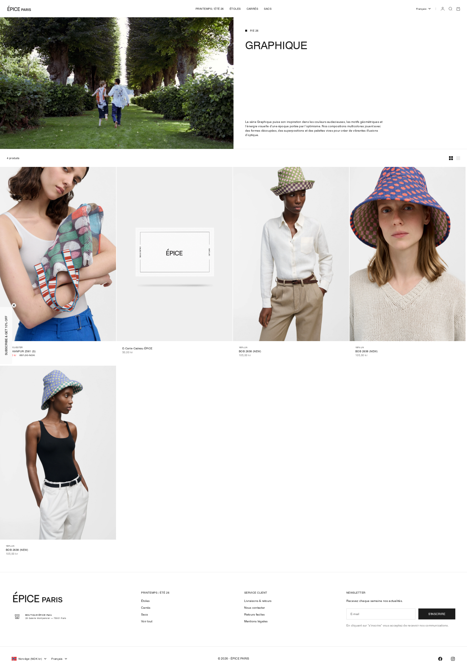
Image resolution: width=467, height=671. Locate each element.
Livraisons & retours (258, 601)
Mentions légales (256, 621)
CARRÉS (252, 8)
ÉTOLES (235, 8)
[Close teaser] (14, 305)
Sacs (144, 614)
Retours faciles (254, 614)
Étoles (145, 601)
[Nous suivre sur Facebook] (440, 658)
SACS (267, 8)
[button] (6, 335)
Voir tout (146, 621)
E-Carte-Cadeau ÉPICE (137, 348)
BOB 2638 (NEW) (250, 351)
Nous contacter (254, 607)
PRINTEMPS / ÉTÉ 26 (210, 8)
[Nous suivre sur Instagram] (452, 658)
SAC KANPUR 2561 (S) (21, 351)
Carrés (145, 607)
